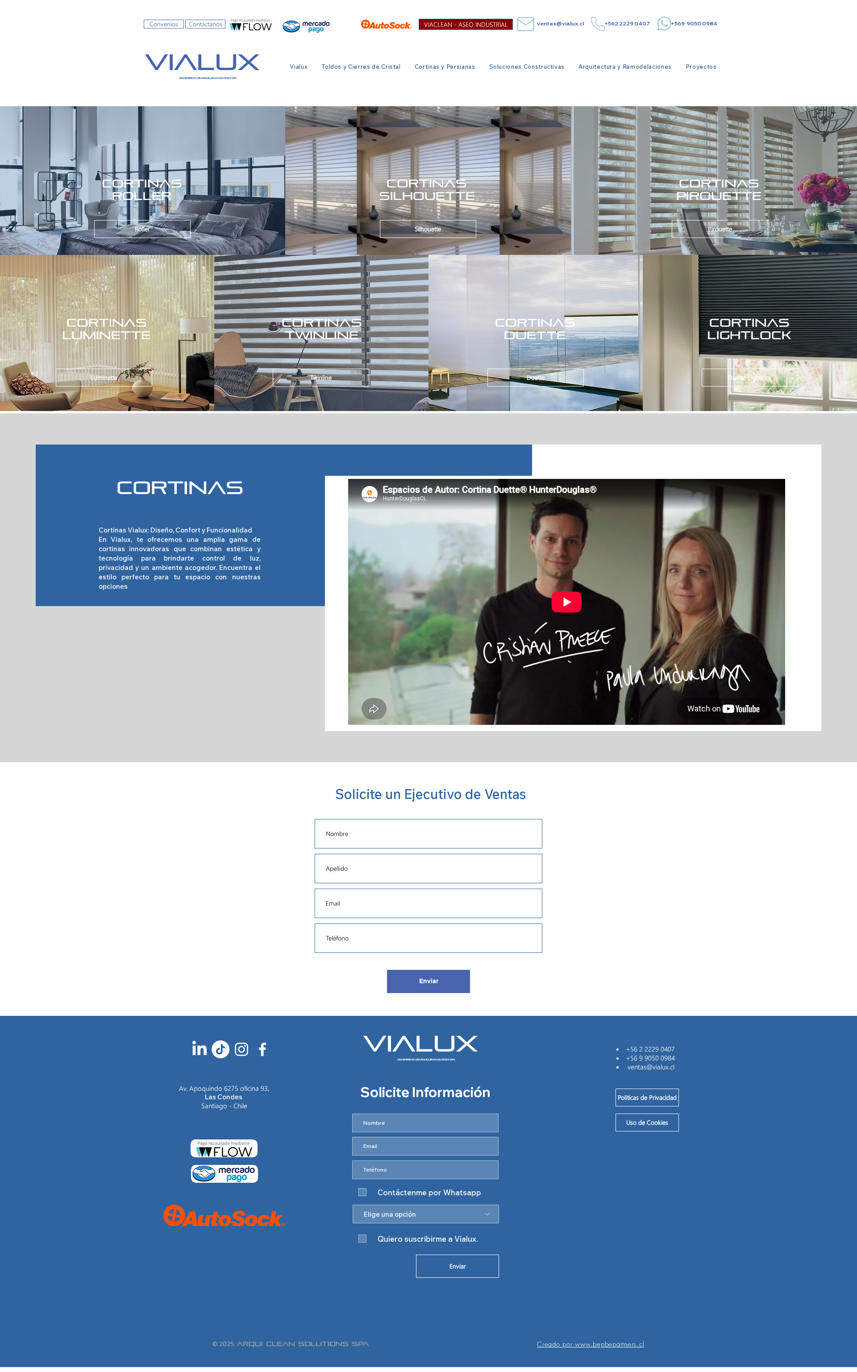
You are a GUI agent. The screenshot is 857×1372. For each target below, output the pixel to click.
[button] (361, 66)
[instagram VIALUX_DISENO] (241, 1049)
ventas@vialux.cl (560, 23)
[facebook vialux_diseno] (262, 1049)
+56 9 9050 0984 (650, 1057)
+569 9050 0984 (694, 23)
